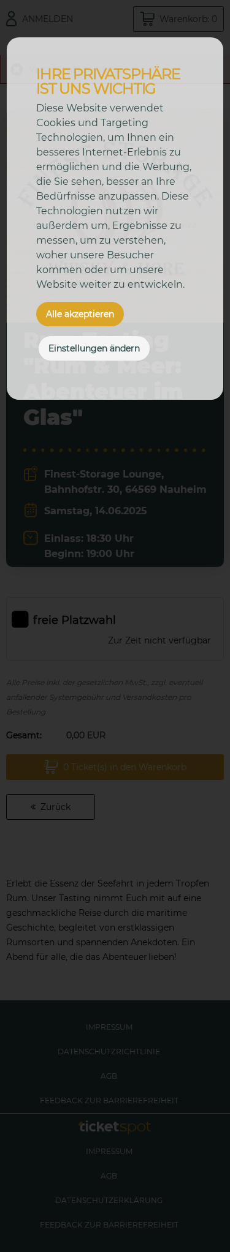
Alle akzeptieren (80, 314)
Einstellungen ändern (94, 348)
